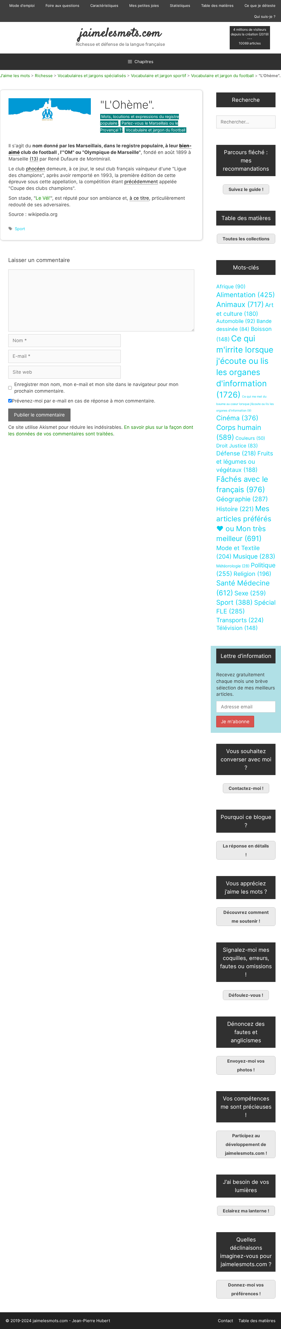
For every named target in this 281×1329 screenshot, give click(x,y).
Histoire (235, 509)
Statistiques (180, 5)
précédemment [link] (141, 181)
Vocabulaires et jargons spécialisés (92, 75)
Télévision (237, 627)
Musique (254, 556)
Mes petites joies (144, 5)
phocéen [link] (35, 168)
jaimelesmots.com (120, 33)
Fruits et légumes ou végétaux (244, 461)
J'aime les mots (15, 75)
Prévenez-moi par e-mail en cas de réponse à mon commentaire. (83, 401)
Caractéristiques (104, 5)
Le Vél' (43, 198)
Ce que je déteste (260, 5)
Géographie (242, 499)
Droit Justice (237, 446)
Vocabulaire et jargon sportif (158, 75)
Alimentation (245, 295)
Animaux (240, 304)
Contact (225, 1320)
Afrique (231, 286)
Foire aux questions (62, 5)
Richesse (44, 75)
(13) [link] (34, 159)
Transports (240, 620)
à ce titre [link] (139, 198)
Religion (252, 573)
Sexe (250, 593)
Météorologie (232, 566)
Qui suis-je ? (265, 16)
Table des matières (217, 5)
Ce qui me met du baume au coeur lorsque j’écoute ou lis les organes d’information (245, 403)
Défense (236, 453)
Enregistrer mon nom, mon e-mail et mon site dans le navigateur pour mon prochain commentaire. (96, 388)
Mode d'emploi (22, 5)
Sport (20, 228)
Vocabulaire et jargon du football (222, 75)
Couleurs (250, 438)
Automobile (235, 321)
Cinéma (237, 418)
